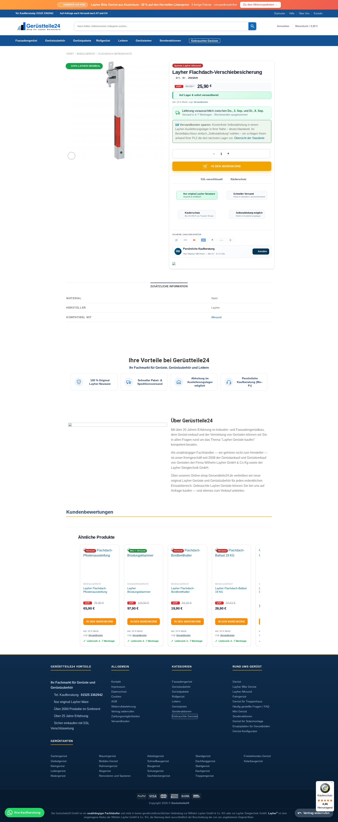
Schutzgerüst (155, 771)
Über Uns (304, 13)
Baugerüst (153, 766)
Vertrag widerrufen (122, 711)
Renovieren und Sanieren (115, 775)
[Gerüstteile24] (41, 26)
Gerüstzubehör (55, 40)
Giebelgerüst (59, 761)
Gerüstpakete (82, 40)
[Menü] (331, 783)
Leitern (123, 40)
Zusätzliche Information (169, 286)
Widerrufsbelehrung (123, 706)
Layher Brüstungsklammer (139, 590)
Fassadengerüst (26, 40)
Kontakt (318, 13)
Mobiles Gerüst (108, 761)
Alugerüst (105, 771)
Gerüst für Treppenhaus (247, 701)
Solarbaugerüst (253, 761)
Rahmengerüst (108, 766)
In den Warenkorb (226, 166)
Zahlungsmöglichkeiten (125, 716)
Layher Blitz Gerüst (244, 686)
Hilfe (291, 13)
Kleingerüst (58, 766)
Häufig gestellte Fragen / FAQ (251, 706)
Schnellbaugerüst (158, 761)
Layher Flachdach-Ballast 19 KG (231, 590)
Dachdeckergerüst (158, 775)
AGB (114, 701)
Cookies (116, 696)
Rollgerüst (103, 40)
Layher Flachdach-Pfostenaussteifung (95, 590)
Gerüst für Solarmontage (248, 721)
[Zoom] (71, 156)
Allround (216, 317)
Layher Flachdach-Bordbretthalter (182, 590)
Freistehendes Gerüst (257, 756)
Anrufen (262, 251)
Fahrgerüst (239, 696)
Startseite (279, 13)
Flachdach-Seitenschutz (115, 53)
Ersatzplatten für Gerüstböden (251, 726)
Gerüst (237, 681)
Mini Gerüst (240, 711)
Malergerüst (58, 775)
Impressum (118, 686)
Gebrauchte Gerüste (204, 40)
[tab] (169, 286)
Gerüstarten (144, 40)
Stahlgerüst (202, 766)
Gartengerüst (59, 756)
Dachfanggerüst (205, 761)
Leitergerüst (58, 771)
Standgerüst (202, 756)
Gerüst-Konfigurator (245, 731)
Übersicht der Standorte (249, 138)
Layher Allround (242, 691)
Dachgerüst (202, 771)
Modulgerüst (86, 53)
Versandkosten (201, 102)
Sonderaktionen (170, 40)
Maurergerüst (107, 756)
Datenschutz (119, 691)
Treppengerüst (204, 775)
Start (70, 53)
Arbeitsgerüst (155, 756)
